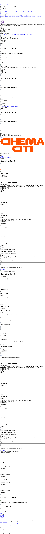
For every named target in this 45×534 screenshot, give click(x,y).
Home (1, 156)
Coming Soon (10, 11)
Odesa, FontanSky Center (11, 15)
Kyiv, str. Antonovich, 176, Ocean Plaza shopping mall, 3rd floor (11, 523)
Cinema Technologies (24, 11)
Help (36, 11)
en (1, 10)
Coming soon (2, 157)
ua (0, 10)
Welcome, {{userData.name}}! (5, 13)
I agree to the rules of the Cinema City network (10, 106)
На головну (2, 269)
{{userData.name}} (3, 18)
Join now (2, 513)
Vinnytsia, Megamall (29, 15)
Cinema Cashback (31, 11)
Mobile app (39, 16)
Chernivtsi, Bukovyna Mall (21, 15)
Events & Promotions (16, 11)
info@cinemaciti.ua (3, 522)
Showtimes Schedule (4, 11)
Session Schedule (8, 157)
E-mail (1, 518)
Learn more (2, 137)
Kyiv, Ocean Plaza (3, 15)
